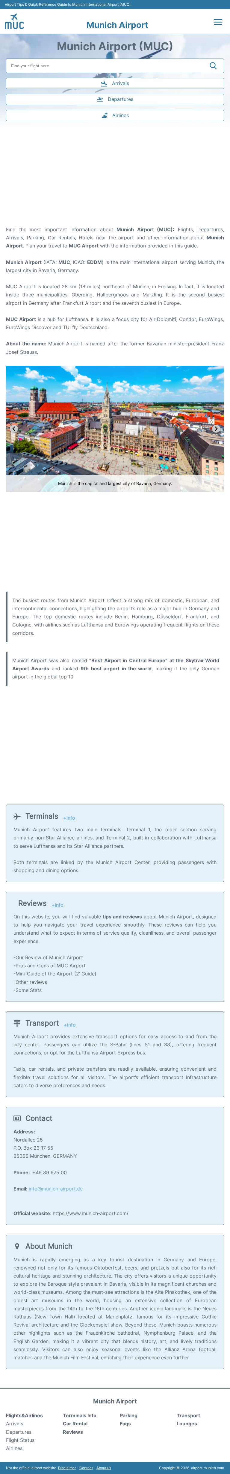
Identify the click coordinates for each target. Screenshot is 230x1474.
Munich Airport (117, 25)
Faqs (125, 1424)
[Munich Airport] (14, 21)
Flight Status (20, 1440)
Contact (86, 1468)
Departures (18, 1432)
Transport (188, 1415)
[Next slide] (216, 429)
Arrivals (14, 1424)
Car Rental (75, 1424)
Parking (128, 1415)
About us (103, 1468)
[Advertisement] (115, 177)
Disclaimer (67, 1468)
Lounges (187, 1424)
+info (69, 818)
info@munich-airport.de (56, 1189)
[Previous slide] (14, 429)
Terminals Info (79, 1415)
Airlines (14, 1448)
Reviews (73, 1432)
